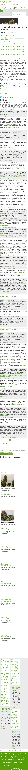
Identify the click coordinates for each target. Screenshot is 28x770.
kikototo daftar (4, 250)
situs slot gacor (7, 359)
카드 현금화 (10, 266)
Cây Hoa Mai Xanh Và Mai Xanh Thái (5, 709)
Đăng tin (17, 8)
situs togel (23, 375)
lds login (23, 192)
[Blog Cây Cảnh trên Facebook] (8, 35)
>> (21, 439)
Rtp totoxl (23, 365)
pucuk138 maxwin (22, 188)
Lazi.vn (12, 35)
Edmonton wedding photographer (9, 375)
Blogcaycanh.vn (22, 769)
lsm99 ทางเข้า (4, 225)
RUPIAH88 (10, 300)
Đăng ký (4, 8)
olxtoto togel (18, 373)
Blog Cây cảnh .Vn (7, 2)
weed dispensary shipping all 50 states (11, 385)
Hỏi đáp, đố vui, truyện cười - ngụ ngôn (11, 58)
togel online (11, 355)
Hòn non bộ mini (12, 32)
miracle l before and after (18, 177)
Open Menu (1, 10)
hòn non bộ (7, 38)
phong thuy (6, 39)
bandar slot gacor (20, 168)
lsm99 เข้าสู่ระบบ (8, 147)
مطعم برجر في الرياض (12, 127)
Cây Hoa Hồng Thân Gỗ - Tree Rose (15, 689)
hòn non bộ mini (17, 38)
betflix (7, 114)
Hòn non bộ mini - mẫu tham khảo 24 (13, 44)
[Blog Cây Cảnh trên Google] (6, 35)
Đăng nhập (11, 8)
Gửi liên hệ (24, 8)
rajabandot (24, 242)
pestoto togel (4, 415)
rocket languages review (17, 404)
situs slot (8, 177)
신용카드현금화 (15, 137)
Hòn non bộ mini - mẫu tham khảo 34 (13, 46)
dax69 (6, 422)
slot (6, 159)
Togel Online (19, 349)
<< (1, 439)
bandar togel (21, 175)
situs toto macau (5, 376)
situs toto (2, 177)
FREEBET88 (4, 296)
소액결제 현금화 (17, 107)
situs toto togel (4, 291)
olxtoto (16, 175)
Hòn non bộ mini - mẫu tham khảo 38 (13, 49)
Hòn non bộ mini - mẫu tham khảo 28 (13, 54)
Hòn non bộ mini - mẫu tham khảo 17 (13, 52)
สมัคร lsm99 (21, 272)
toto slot (9, 198)
